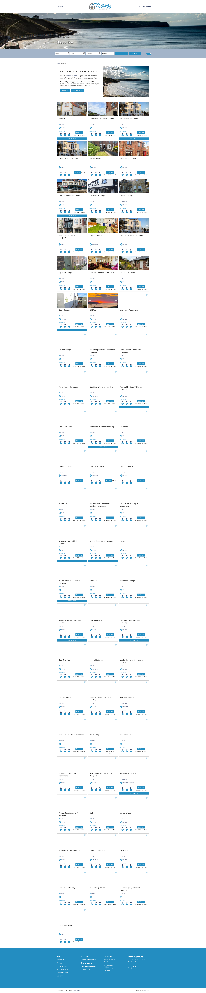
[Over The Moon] (72, 650)
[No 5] (103, 803)
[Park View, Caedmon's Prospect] (72, 725)
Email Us (107, 962)
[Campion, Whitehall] (103, 841)
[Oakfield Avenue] (134, 688)
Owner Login (86, 963)
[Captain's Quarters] (103, 878)
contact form (72, 76)
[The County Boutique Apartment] (134, 494)
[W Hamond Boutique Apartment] (72, 764)
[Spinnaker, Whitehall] (134, 109)
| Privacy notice (76, 990)
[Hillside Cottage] (134, 186)
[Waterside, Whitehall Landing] (103, 417)
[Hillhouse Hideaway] (72, 878)
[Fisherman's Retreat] (72, 915)
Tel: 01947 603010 (144, 6)
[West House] (72, 494)
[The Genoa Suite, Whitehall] (134, 225)
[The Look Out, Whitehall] (72, 148)
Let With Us (61, 966)
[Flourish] (72, 109)
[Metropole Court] (72, 417)
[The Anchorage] (103, 611)
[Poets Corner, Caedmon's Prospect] (72, 225)
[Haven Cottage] (72, 340)
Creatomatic (146, 990)
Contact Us (65, 90)
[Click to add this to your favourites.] (85, 103)
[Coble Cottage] (72, 300)
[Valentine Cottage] (134, 571)
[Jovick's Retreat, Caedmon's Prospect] (103, 764)
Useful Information (88, 960)
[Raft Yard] (134, 417)
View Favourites (77, 90)
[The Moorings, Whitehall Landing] (134, 611)
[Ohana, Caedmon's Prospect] (103, 531)
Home (58, 63)
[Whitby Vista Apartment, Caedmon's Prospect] (103, 494)
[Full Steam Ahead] (134, 263)
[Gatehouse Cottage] (134, 764)
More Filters (121, 53)
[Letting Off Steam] (72, 456)
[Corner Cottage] (103, 225)
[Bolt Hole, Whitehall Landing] (103, 377)
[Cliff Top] (103, 300)
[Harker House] (103, 148)
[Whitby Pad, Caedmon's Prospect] (72, 803)
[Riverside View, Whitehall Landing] (72, 531)
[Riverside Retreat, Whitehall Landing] (72, 611)
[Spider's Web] (134, 803)
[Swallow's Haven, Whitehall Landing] (103, 688)
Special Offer (72, 138)
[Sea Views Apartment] (134, 300)
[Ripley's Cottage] (72, 263)
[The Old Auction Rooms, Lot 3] (103, 263)
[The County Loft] (134, 456)
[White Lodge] (103, 725)
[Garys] (134, 531)
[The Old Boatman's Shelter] (72, 186)
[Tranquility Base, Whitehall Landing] (134, 377)
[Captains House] (134, 725)
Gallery (60, 976)
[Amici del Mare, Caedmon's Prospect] (134, 650)
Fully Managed (63, 969)
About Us (61, 960)
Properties (61, 963)
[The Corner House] (103, 456)
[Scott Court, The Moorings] (72, 841)
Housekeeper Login (89, 966)
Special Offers (62, 973)
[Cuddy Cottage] (72, 688)
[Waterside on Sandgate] (72, 377)
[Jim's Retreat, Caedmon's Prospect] (134, 340)
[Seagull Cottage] (103, 650)
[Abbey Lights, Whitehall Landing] (134, 878)
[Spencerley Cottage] (134, 148)
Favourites (85, 957)
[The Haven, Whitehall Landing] (103, 109)
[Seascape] (134, 841)
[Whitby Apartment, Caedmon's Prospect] (103, 340)
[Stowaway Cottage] (103, 186)
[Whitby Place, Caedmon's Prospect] (72, 571)
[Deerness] (103, 571)
